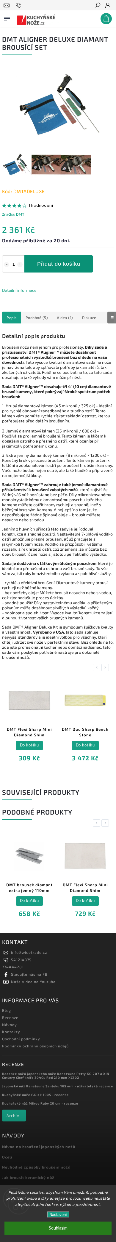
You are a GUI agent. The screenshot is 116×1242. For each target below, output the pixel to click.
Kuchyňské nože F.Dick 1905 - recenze (35, 1095)
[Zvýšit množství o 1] (20, 264)
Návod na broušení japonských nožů (38, 1146)
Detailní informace (19, 290)
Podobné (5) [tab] (37, 317)
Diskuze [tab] (89, 317)
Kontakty (11, 1031)
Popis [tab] (12, 317)
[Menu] (6, 17)
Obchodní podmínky (21, 1038)
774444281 (13, 966)
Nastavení (58, 1214)
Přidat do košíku (58, 264)
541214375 (21, 959)
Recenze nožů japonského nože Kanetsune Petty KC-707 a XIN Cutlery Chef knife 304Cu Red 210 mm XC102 (55, 1075)
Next (106, 667)
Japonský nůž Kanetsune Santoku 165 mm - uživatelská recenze (57, 1086)
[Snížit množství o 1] (6, 264)
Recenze (10, 1017)
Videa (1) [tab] (65, 317)
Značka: (13, 214)
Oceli (7, 1157)
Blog (6, 1010)
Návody (9, 1024)
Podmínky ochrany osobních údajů (35, 1046)
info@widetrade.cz (29, 952)
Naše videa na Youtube (33, 981)
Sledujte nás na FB (29, 974)
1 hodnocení (41, 206)
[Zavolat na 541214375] (19, 5)
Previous (97, 667)
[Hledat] (97, 5)
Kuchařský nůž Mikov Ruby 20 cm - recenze (40, 1103)
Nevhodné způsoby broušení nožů (36, 1167)
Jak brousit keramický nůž (28, 1177)
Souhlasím (58, 1228)
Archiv (13, 1115)
